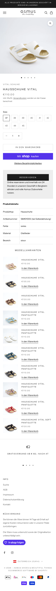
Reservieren (28, 177)
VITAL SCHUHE (11, 84)
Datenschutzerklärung (13, 499)
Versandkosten (20, 98)
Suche (6, 484)
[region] (28, 452)
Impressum (8, 494)
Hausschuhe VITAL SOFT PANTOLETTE (36, 421)
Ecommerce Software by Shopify (28, 570)
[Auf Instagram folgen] (12, 552)
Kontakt (6, 504)
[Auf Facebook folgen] (4, 552)
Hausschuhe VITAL (33, 260)
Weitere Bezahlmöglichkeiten (28, 163)
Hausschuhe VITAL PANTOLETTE (33, 313)
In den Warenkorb (27, 147)
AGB (5, 489)
